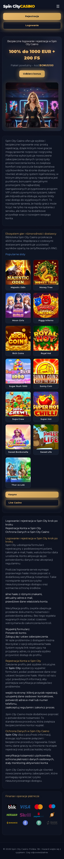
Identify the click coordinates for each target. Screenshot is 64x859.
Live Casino (15, 502)
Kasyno (12, 494)
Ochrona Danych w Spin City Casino (27, 531)
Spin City (19, 6)
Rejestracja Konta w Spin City (23, 528)
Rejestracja (32, 16)
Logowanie (32, 25)
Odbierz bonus (32, 73)
